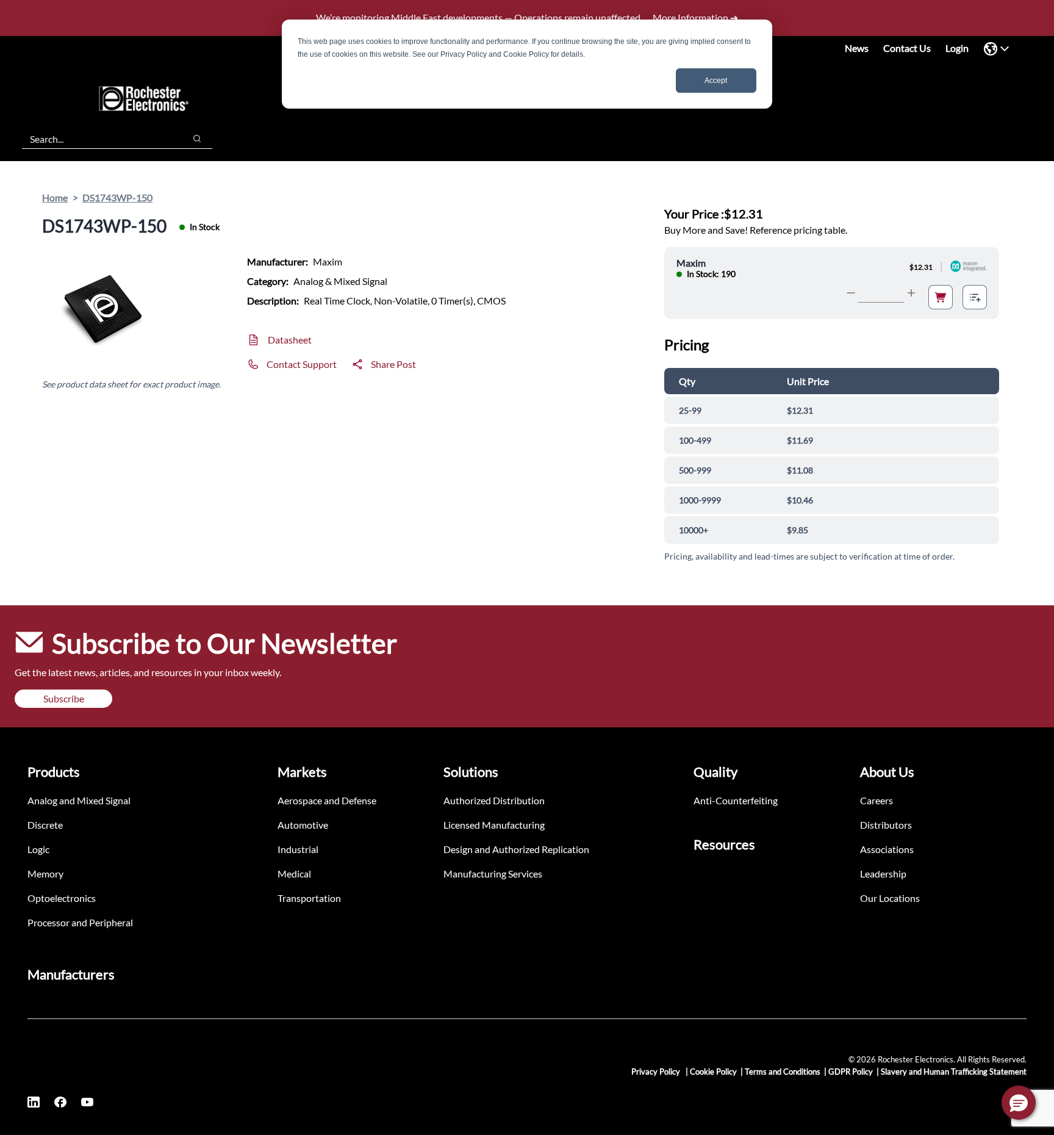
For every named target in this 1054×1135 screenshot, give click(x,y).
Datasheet (290, 339)
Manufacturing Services (492, 873)
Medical (294, 873)
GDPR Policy (850, 1071)
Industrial (298, 849)
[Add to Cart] (940, 297)
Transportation (309, 898)
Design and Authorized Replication (516, 849)
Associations (887, 849)
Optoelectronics (61, 898)
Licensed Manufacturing (494, 825)
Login (957, 48)
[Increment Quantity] (911, 293)
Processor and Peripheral (80, 922)
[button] (1019, 1103)
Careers (876, 800)
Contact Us (907, 48)
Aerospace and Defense (327, 800)
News (857, 48)
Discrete (45, 825)
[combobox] (97, 138)
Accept (715, 80)
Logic (38, 849)
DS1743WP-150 (117, 197)
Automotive (303, 825)
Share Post (393, 364)
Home (55, 197)
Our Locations (890, 898)
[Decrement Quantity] (851, 293)
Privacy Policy (656, 1071)
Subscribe (63, 698)
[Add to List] (975, 297)
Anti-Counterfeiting (736, 800)
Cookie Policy (713, 1071)
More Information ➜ (695, 17)
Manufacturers (71, 974)
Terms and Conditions (782, 1071)
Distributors (886, 825)
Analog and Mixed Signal (79, 800)
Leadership (883, 873)
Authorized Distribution (494, 800)
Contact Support (302, 364)
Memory (45, 873)
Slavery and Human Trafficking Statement (954, 1071)
